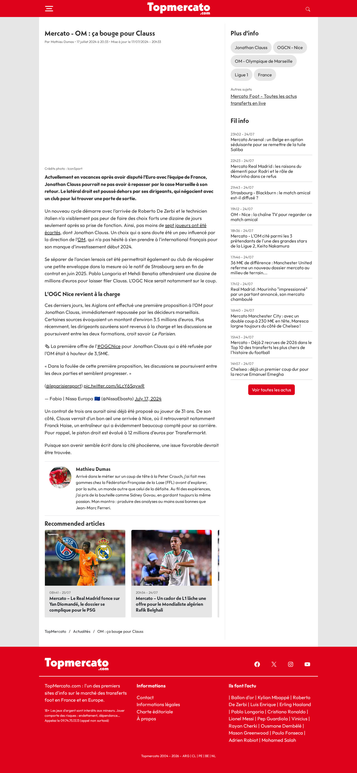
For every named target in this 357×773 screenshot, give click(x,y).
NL (213, 756)
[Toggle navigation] (49, 8)
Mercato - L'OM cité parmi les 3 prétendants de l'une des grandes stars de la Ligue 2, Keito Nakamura (269, 240)
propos (148, 718)
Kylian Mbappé (273, 697)
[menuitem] (307, 8)
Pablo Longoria (247, 711)
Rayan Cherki (243, 726)
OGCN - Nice (290, 47)
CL (194, 756)
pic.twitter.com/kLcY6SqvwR (114, 386)
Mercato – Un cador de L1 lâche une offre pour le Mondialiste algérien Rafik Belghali (171, 604)
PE (200, 756)
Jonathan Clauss (251, 47)
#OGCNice (108, 346)
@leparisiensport (63, 386)
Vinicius (299, 718)
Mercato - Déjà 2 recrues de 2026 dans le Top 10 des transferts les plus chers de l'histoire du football (271, 347)
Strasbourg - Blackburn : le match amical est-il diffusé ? (270, 195)
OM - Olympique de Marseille (264, 61)
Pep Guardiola (272, 718)
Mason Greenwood (249, 733)
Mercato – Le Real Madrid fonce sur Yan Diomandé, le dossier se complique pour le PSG (84, 604)
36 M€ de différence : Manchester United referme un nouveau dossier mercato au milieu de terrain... (271, 267)
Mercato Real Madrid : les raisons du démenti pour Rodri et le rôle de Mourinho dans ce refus (266, 171)
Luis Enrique (263, 704)
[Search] (307, 8)
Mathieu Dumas (93, 469)
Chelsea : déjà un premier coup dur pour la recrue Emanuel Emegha (270, 372)
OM (81, 239)
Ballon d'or (242, 697)
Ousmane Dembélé (281, 726)
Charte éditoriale (155, 711)
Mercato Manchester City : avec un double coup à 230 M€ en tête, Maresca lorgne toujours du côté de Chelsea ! (269, 320)
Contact (145, 697)
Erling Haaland (295, 704)
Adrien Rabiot (243, 740)
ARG (185, 756)
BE (207, 756)
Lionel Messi (241, 718)
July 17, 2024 (148, 398)
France (265, 74)
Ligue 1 (241, 74)
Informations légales (158, 704)
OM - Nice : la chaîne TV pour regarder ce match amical (271, 217)
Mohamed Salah (279, 740)
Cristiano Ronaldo (286, 711)
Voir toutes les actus (271, 389)
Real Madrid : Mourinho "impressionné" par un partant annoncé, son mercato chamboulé (269, 294)
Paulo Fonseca (287, 733)
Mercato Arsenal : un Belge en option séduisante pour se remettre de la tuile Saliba (268, 144)
